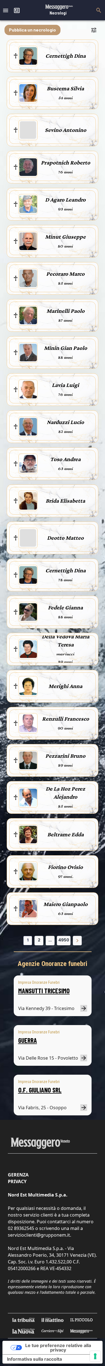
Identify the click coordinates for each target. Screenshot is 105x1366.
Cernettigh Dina (65, 55)
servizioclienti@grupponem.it (39, 1235)
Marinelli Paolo (65, 310)
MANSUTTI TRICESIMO (44, 991)
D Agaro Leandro (65, 199)
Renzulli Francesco (65, 718)
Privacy (17, 1181)
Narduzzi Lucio (65, 422)
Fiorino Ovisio (65, 867)
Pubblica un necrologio (32, 29)
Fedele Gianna (65, 607)
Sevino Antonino (65, 130)
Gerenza (18, 1175)
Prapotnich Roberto (65, 162)
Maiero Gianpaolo (65, 904)
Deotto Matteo (65, 537)
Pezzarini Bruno (65, 755)
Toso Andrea (65, 459)
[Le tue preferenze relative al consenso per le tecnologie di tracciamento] (95, 1356)
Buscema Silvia (65, 88)
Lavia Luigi (65, 385)
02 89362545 (21, 1228)
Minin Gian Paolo (65, 348)
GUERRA (27, 1040)
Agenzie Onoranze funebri (52, 964)
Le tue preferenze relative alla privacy (58, 1348)
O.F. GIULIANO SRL (40, 1090)
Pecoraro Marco (65, 273)
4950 (63, 940)
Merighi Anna (65, 686)
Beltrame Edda (65, 834)
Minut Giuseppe (65, 236)
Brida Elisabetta (65, 500)
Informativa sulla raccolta (34, 1359)
